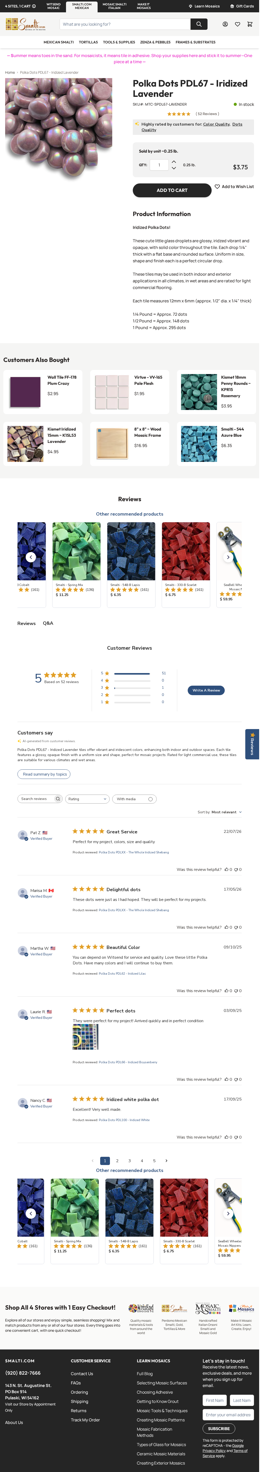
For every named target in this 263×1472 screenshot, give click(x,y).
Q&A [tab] (48, 623)
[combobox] (87, 799)
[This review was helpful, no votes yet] (226, 869)
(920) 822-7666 (23, 1373)
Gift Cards (245, 6)
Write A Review (206, 690)
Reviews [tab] (26, 623)
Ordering (79, 1392)
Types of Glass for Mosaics (161, 1444)
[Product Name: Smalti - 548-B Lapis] (129, 565)
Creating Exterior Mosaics (161, 1463)
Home (10, 72)
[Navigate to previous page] (93, 1161)
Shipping (79, 1401)
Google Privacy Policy (223, 1448)
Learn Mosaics (207, 6)
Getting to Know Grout (158, 1401)
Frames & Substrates (195, 42)
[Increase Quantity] (174, 162)
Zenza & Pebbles (155, 42)
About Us (14, 1422)
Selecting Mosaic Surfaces (162, 1383)
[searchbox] (35, 799)
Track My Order (85, 1420)
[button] (53, 6)
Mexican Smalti (59, 42)
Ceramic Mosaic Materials (161, 1454)
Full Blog (145, 1373)
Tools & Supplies (119, 42)
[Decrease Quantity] (174, 168)
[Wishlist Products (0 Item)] (237, 24)
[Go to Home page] (25, 24)
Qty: (143, 165)
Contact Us (82, 1373)
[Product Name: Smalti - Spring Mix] (75, 565)
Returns (78, 1410)
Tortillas (88, 42)
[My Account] (225, 24)
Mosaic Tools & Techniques (162, 1410)
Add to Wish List (238, 186)
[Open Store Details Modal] (34, 6)
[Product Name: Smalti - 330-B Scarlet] (184, 565)
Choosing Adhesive (155, 1392)
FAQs (76, 1383)
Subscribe (219, 1428)
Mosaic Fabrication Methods (154, 1432)
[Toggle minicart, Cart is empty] (250, 24)
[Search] (199, 24)
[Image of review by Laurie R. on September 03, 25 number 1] (85, 1037)
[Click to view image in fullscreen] (58, 131)
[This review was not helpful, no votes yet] (236, 869)
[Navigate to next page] (167, 1161)
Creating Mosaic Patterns (161, 1420)
